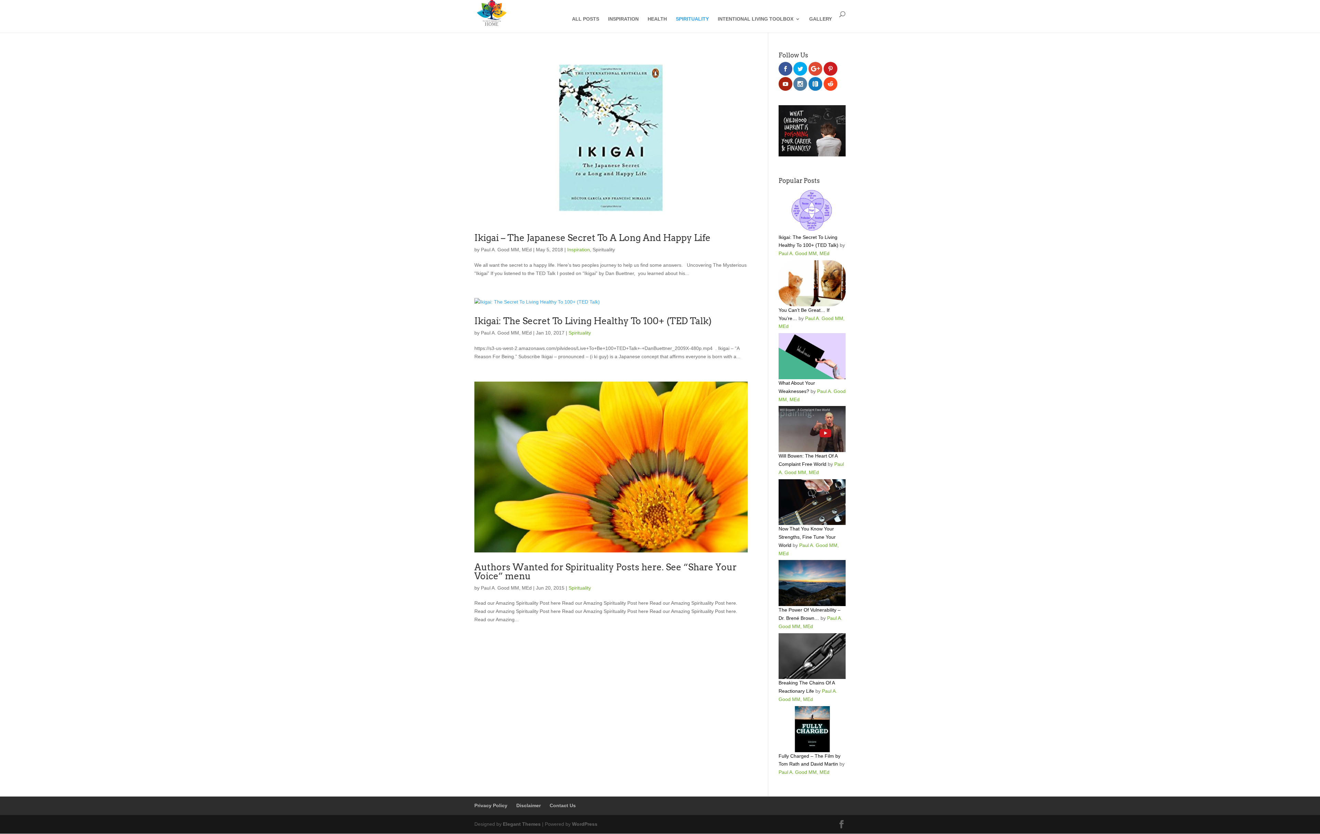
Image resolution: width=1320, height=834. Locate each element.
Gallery (820, 19)
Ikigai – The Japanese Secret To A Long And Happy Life (592, 237)
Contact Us (563, 805)
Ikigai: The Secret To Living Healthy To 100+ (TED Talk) (593, 321)
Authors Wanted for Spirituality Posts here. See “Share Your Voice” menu (605, 571)
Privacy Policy (490, 805)
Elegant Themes (522, 824)
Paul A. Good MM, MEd (506, 249)
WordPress (584, 824)
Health (657, 19)
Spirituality (692, 19)
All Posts (585, 19)
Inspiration (623, 19)
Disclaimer (528, 805)
